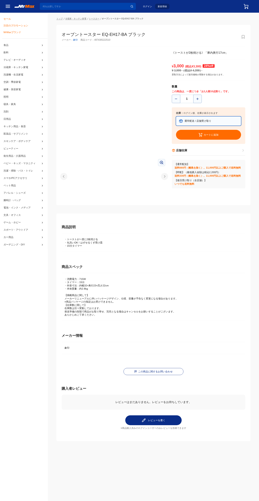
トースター (94, 18)
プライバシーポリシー (65, 494)
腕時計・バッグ (12, 200)
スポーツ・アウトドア (16, 229)
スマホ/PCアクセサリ (15, 178)
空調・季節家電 (12, 82)
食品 (6, 45)
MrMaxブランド (12, 32)
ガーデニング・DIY (14, 244)
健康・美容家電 (12, 89)
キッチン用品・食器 (15, 126)
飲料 (6, 52)
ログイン (147, 6)
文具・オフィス (12, 215)
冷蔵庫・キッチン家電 (16, 67)
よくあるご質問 (96, 478)
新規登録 (162, 6)
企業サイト (159, 466)
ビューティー (11, 148)
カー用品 (8, 237)
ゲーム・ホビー (12, 222)
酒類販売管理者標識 (170, 494)
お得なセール (62, 470)
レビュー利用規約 (113, 494)
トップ (59, 18)
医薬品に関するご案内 (192, 494)
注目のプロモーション (16, 25)
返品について (95, 474)
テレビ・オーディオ (15, 59)
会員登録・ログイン (66, 466)
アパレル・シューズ (15, 192)
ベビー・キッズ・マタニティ (20, 163)
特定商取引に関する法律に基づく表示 (141, 494)
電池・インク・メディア (17, 207)
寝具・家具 (10, 104)
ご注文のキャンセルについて (104, 470)
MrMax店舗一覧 (129, 466)
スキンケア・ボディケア (17, 141)
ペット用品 (10, 185)
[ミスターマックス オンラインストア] (24, 6)
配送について (95, 466)
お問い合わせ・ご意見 (100, 482)
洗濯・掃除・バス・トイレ (18, 170)
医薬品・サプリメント (16, 133)
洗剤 (6, 111)
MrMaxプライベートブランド (71, 474)
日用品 (7, 119)
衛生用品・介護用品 (15, 155)
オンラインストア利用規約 (90, 494)
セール (7, 18)
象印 (75, 40)
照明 (6, 96)
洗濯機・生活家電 (13, 74)
